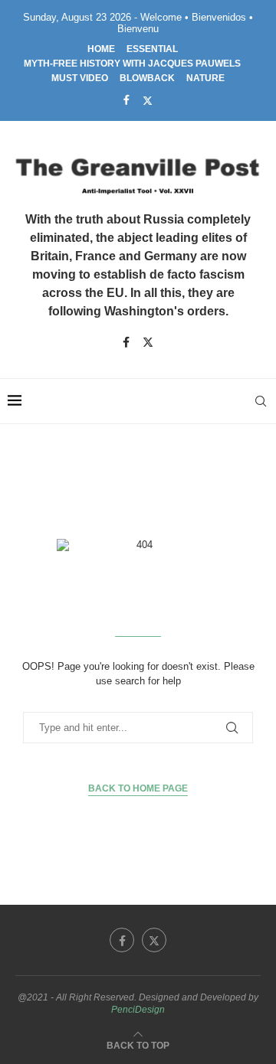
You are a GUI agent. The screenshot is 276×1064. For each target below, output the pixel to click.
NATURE (205, 78)
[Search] (260, 401)
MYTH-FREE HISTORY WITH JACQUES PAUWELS (132, 63)
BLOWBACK (147, 78)
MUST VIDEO (79, 78)
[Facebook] (126, 100)
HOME (101, 49)
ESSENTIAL (152, 49)
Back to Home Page (138, 788)
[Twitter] (148, 100)
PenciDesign (138, 1009)
